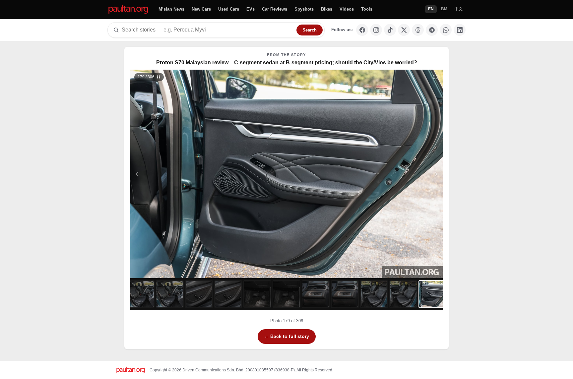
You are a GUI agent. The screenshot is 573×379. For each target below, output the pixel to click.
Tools (366, 9)
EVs (250, 9)
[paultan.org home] (128, 9)
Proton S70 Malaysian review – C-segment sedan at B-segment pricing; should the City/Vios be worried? (286, 62)
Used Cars (228, 9)
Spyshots (304, 9)
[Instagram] (376, 30)
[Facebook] (362, 30)
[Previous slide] (169, 174)
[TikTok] (390, 30)
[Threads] (418, 30)
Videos (347, 9)
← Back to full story (286, 336)
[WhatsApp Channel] (446, 30)
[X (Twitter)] (404, 30)
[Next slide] (404, 174)
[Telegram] (432, 30)
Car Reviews (274, 9)
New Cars (201, 9)
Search (309, 30)
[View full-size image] (435, 77)
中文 (459, 9)
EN (431, 9)
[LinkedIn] (460, 30)
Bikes (326, 9)
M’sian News (171, 9)
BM (444, 9)
